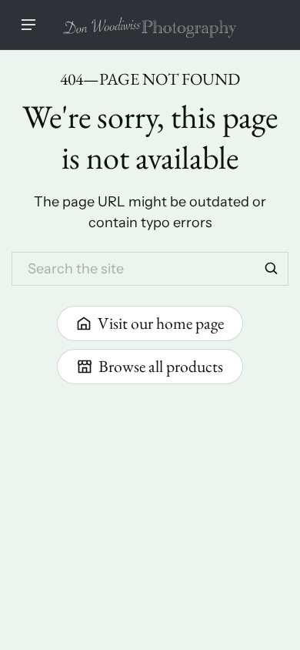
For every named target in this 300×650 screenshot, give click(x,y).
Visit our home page (161, 322)
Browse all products (160, 366)
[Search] (271, 269)
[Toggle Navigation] (28, 25)
